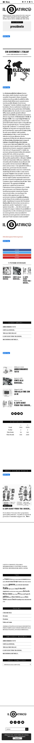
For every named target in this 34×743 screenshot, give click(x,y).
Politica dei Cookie (7, 622)
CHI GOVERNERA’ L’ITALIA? (17, 51)
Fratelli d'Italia (24, 581)
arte (3, 579)
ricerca (17, 597)
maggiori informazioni (19, 736)
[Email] (30, 2)
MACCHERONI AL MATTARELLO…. (11, 339)
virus (23, 599)
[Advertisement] (17, 304)
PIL (29, 594)
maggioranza (6, 591)
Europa (16, 581)
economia (24, 579)
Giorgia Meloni (5, 585)
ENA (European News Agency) (13, 237)
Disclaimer (5, 619)
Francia (20, 581)
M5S (24, 588)
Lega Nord (13, 588)
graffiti (16, 585)
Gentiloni (29, 581)
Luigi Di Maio (19, 588)
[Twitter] (25, 2)
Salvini (5, 599)
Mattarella (26, 591)
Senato (14, 599)
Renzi (13, 597)
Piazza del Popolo (24, 594)
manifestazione (12, 591)
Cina (11, 579)
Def (21, 579)
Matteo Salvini (7, 594)
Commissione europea (16, 579)
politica (5, 596)
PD (19, 593)
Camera (7, 579)
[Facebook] (23, 2)
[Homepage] (27, 2)
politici (10, 597)
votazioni (27, 599)
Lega (9, 589)
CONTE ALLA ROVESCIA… (17, 278)
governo (12, 584)
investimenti (25, 585)
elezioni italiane (9, 581)
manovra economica (19, 591)
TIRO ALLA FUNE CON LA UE (9, 333)
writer (4, 601)
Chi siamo (5, 616)
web (30, 599)
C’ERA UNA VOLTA (7, 613)
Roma (26, 597)
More (27, 516)
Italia (5, 588)
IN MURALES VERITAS (7, 278)
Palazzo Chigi (14, 594)
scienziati (9, 599)
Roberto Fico (22, 597)
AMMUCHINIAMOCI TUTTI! (9, 327)
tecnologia (19, 599)
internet (20, 585)
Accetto (17, 738)
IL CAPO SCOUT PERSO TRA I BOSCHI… (27, 280)
